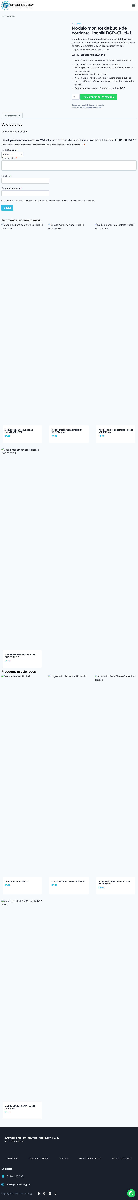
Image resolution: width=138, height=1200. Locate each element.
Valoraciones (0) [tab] (12, 116)
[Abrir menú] (133, 5)
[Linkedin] (44, 1193)
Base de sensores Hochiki (17, 881)
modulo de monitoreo (94, 107)
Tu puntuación (9, 150)
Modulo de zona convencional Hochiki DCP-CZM (19, 431)
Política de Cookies (121, 1158)
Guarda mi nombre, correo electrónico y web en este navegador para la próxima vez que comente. (49, 200)
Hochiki (11, 16)
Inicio (3, 16)
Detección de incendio (95, 105)
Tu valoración (9, 158)
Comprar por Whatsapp (100, 96)
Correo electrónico (11, 188)
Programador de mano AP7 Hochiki (68, 881)
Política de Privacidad (90, 1158)
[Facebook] (38, 1193)
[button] (131, 1193)
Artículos (63, 1158)
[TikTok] (55, 1193)
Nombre (6, 175)
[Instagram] (50, 1193)
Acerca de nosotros (38, 1158)
